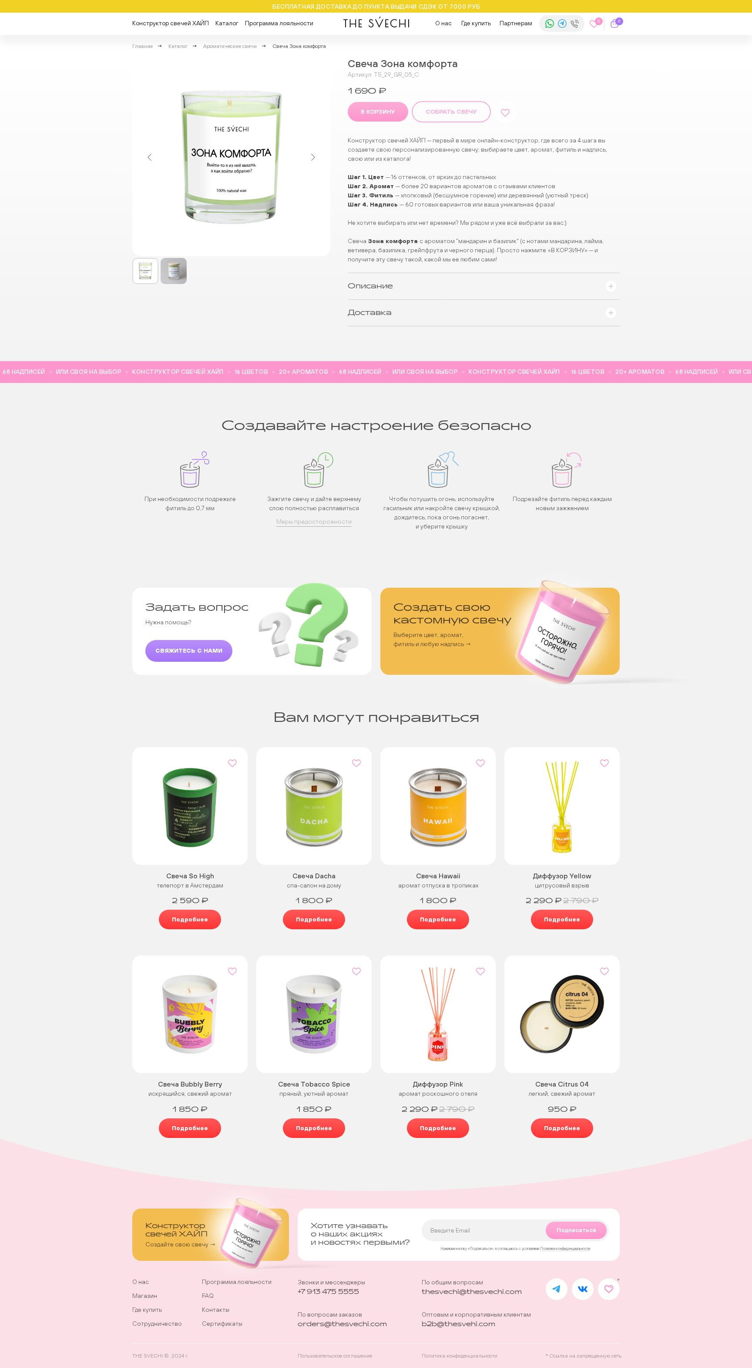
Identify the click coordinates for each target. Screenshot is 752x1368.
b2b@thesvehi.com (458, 1324)
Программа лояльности (279, 23)
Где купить (476, 23)
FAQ (208, 1295)
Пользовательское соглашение (335, 1356)
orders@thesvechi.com (342, 1324)
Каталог (226, 23)
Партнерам (516, 23)
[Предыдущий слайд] (149, 157)
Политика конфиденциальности (459, 1356)
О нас (443, 23)
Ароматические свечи (230, 46)
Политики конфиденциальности (565, 1248)
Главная (142, 46)
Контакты (215, 1309)
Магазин (144, 1295)
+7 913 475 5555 (328, 1292)
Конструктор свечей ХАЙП (170, 23)
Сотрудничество (157, 1323)
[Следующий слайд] (313, 157)
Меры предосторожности (314, 521)
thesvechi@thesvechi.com (472, 1292)
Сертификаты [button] (222, 1323)
